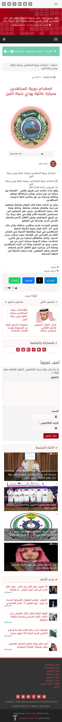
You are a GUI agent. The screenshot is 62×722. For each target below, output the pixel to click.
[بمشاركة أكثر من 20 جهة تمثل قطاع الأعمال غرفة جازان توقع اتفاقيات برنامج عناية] (31, 467)
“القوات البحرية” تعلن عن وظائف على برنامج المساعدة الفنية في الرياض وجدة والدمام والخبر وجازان (33, 534)
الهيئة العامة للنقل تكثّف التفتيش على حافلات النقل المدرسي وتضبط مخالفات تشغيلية (29, 616)
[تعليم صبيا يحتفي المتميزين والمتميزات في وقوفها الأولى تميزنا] (31, 497)
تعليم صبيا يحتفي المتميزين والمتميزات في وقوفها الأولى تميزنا (31, 506)
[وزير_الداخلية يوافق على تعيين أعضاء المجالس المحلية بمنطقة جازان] (31, 557)
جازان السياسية (52, 680)
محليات (54, 65)
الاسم (55, 411)
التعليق (55, 377)
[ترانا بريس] (15, 718)
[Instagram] (30, 4)
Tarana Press (30, 713)
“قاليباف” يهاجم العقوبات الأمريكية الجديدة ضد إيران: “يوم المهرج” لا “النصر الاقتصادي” (27, 601)
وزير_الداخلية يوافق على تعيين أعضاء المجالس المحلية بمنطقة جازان (33, 566)
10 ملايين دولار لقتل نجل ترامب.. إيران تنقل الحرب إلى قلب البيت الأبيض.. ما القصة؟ (27, 588)
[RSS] (4, 4)
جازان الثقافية (53, 671)
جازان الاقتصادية (52, 668)
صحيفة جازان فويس (31, 12)
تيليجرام (51, 280)
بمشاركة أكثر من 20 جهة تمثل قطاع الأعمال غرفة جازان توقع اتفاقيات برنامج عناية (32, 476)
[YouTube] (25, 4)
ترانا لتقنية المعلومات (29, 718)
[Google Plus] (20, 4)
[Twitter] (9, 4)
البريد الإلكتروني (49, 423)
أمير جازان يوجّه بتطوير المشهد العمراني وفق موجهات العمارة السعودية (28, 645)
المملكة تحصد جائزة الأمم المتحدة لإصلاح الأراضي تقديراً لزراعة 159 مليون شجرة (28, 631)
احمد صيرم (43, 163)
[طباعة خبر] (42, 154)
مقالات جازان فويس (50, 683)
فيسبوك (28, 280)
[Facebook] (14, 4)
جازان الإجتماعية (52, 664)
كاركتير (56, 687)
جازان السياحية (53, 677)
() (6, 287)
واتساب (14, 280)
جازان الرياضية (53, 674)
